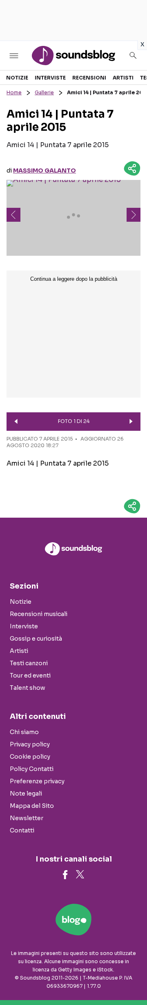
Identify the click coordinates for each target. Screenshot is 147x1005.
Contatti (22, 830)
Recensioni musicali (38, 614)
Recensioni (89, 78)
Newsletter (26, 818)
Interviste (50, 78)
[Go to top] (130, 978)
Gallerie (44, 92)
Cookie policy (30, 756)
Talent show (27, 687)
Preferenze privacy (37, 781)
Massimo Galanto (44, 170)
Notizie (17, 78)
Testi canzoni (29, 663)
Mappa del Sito (32, 805)
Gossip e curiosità (36, 638)
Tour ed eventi (30, 675)
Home (14, 92)
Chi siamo (24, 732)
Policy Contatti (31, 769)
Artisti (123, 78)
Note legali (26, 793)
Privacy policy (30, 744)
